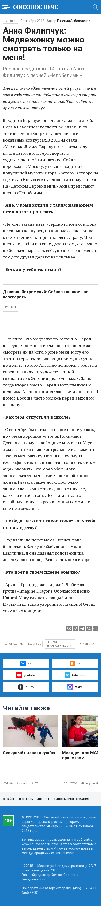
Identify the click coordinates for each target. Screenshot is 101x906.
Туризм (9, 783)
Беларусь (34, 644)
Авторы (43, 799)
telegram (78, 675)
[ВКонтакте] (69, 628)
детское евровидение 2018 (59, 644)
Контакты (26, 799)
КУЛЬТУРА (10, 307)
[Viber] (89, 628)
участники (86, 644)
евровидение (13, 644)
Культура (10, 20)
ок (79, 663)
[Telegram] (82, 628)
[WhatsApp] (95, 628)
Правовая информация (71, 799)
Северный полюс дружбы (29, 752)
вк (29, 663)
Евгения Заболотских (73, 21)
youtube (29, 675)
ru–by (29, 687)
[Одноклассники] (75, 628)
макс (78, 687)
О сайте (9, 799)
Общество (70, 783)
